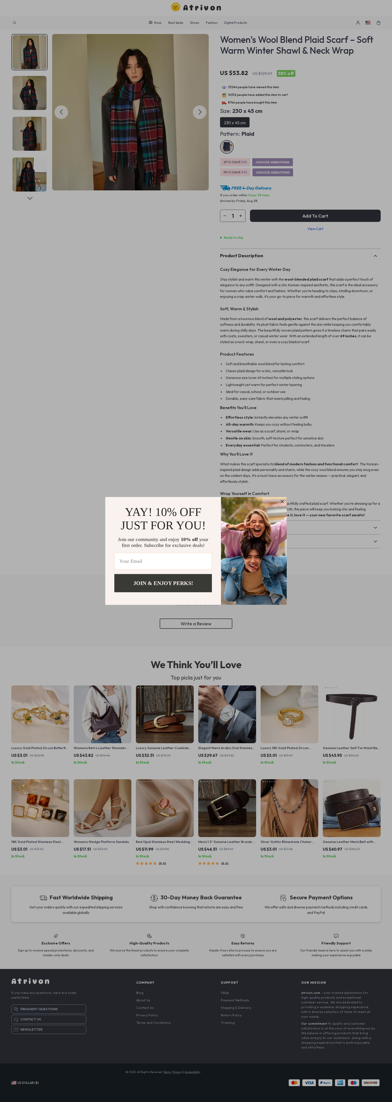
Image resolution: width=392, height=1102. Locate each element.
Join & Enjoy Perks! (163, 583)
